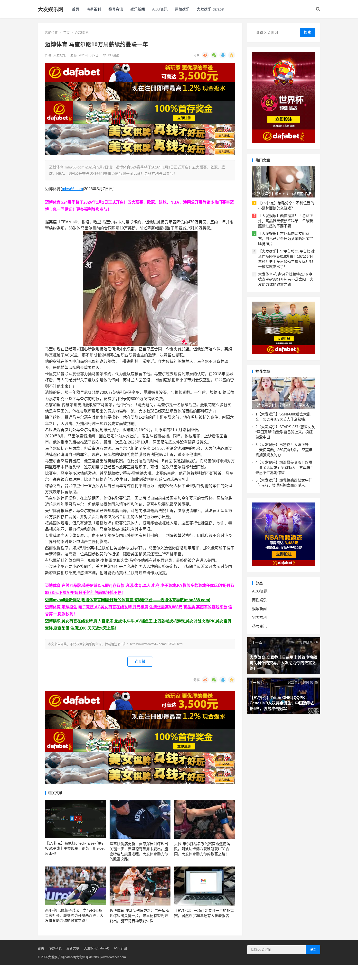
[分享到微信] (214, 55)
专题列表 (55, 948)
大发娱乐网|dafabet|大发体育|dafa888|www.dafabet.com (87, 957)
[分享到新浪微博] (205, 55)
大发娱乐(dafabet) (211, 9)
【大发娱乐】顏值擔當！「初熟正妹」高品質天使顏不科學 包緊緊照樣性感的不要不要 (285, 221)
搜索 (307, 32)
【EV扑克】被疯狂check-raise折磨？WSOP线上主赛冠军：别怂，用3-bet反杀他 (75, 848)
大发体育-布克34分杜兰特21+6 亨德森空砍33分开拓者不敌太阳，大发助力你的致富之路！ (285, 279)
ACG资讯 (160, 9)
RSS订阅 (120, 948)
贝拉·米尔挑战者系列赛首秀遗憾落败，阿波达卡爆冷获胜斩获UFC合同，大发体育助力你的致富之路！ (202, 849)
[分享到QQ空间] (231, 55)
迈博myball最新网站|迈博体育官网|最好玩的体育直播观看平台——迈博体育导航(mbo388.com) (127, 600)
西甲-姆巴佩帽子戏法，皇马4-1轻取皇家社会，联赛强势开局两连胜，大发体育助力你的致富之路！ (74, 915)
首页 (75, 9)
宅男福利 (93, 9)
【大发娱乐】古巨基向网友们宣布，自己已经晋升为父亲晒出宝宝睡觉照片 (285, 238)
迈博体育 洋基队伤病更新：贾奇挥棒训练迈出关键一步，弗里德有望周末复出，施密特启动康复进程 (139, 915)
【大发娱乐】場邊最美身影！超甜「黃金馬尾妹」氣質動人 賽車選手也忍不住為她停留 (284, 467)
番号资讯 (115, 9)
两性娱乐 (182, 9)
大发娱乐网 (50, 9)
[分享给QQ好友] (222, 55)
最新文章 (72, 948)
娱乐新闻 (137, 9)
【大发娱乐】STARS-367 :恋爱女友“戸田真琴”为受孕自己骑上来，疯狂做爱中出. (285, 432)
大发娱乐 (60, 55)
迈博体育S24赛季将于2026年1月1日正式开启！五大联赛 (94, 202)
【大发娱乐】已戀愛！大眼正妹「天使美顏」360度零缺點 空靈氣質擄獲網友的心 (283, 450)
